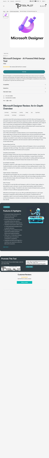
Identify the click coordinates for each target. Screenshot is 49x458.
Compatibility (6, 84)
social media (7, 115)
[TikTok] (38, 1)
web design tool (22, 115)
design (27, 112)
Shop (7, 11)
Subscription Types (7, 91)
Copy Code (29, 266)
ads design (6, 112)
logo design (37, 112)
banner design (14, 112)
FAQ (8, 1)
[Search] (41, 6)
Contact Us (12, 1)
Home (4, 11)
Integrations (5, 88)
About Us (4, 1)
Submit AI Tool (17, 1)
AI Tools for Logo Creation (14, 11)
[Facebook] (30, 1)
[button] (6, 66)
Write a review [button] (24, 282)
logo (32, 112)
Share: (4, 100)
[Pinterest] (37, 1)
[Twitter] (32, 1)
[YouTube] (35, 1)
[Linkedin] (40, 1)
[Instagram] (34, 1)
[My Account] (43, 6)
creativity (21, 112)
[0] (45, 6)
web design (14, 115)
